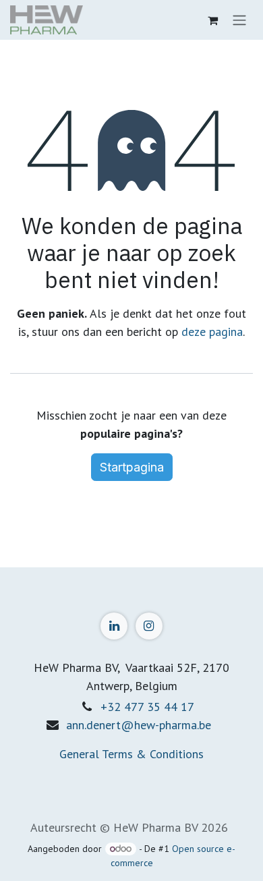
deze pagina (212, 331)
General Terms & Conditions (131, 754)
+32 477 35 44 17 (147, 706)
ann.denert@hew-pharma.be (138, 725)
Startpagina (132, 467)
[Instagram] (149, 626)
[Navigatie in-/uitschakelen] (239, 20)
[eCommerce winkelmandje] (212, 20)
